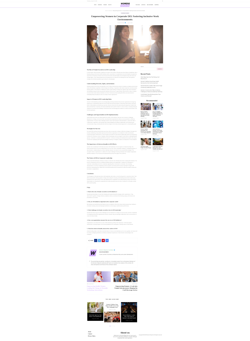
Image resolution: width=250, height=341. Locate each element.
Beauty (109, 4)
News (95, 4)
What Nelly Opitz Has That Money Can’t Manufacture (150, 77)
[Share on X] (99, 240)
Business (100, 4)
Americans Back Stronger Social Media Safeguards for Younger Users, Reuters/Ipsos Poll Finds (158, 131)
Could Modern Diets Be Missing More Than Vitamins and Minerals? (151, 95)
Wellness (138, 4)
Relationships (150, 4)
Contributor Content (125, 13)
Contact (90, 333)
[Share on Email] (107, 240)
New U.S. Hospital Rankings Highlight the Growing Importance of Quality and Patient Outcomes (158, 114)
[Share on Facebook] (95, 240)
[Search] (162, 1)
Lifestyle (143, 4)
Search (142, 66)
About (89, 331)
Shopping (157, 4)
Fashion (105, 4)
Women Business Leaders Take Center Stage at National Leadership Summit (151, 86)
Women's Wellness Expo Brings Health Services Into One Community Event (150, 82)
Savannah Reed (121, 22)
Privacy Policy (91, 336)
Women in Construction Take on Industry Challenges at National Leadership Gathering (151, 90)
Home (106, 10)
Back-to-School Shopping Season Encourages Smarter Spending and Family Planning (145, 114)
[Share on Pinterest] (103, 240)
